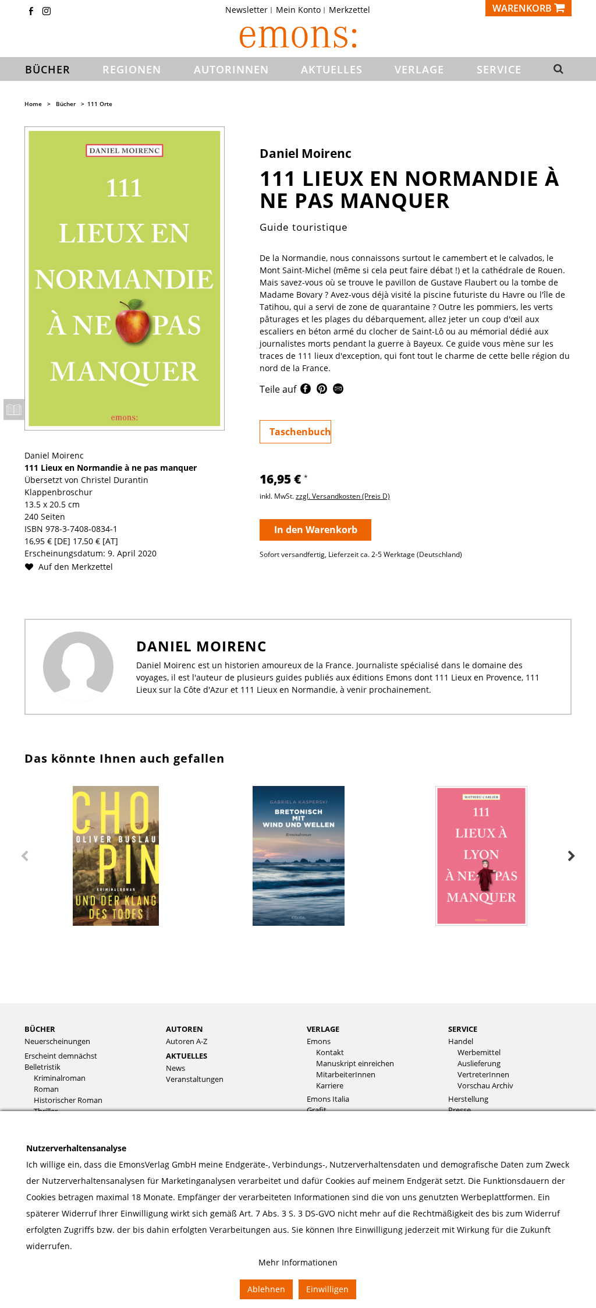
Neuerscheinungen (57, 1041)
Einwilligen (327, 1289)
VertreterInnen (483, 1074)
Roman (46, 1089)
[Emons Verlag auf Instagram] (46, 11)
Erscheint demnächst (60, 1056)
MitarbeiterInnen (345, 1074)
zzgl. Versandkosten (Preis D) (343, 496)
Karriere (329, 1085)
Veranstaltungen (195, 1079)
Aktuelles (186, 1055)
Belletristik (42, 1067)
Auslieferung (479, 1063)
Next (571, 856)
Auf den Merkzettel (74, 566)
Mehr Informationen (298, 1262)
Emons (319, 1041)
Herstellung (468, 1099)
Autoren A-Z (186, 1041)
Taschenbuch (300, 431)
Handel (460, 1041)
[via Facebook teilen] (306, 390)
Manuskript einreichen (355, 1063)
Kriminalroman (60, 1078)
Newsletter (246, 10)
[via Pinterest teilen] (322, 390)
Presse (459, 1110)
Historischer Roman (68, 1100)
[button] (558, 69)
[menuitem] (250, 10)
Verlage (323, 1029)
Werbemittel (479, 1052)
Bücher (66, 104)
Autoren (184, 1029)
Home (33, 104)
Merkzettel (349, 10)
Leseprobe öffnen (13, 409)
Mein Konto (298, 10)
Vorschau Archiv (485, 1085)
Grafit (317, 1110)
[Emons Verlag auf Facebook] (31, 11)
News (175, 1068)
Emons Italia (328, 1099)
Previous (24, 856)
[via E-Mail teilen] (338, 390)
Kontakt (330, 1052)
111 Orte (99, 104)
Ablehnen (266, 1289)
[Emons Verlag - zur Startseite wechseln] (298, 37)
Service (462, 1029)
